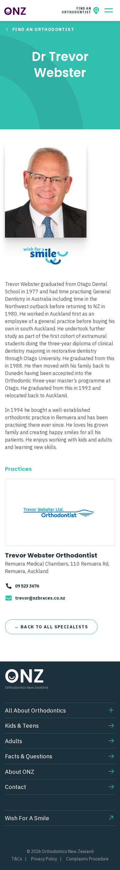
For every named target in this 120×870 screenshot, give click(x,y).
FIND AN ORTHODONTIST (77, 10)
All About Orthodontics (35, 710)
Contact (15, 786)
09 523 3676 (27, 586)
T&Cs (16, 859)
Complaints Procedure (87, 859)
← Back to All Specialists (51, 627)
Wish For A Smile (27, 818)
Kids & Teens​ (22, 725)
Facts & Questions (28, 756)
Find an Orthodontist (43, 29)
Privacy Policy (44, 859)
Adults (13, 741)
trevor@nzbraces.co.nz (40, 598)
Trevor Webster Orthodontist (51, 555)
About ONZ (19, 771)
